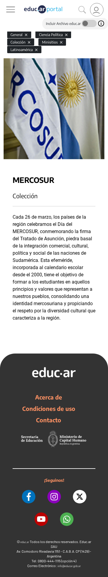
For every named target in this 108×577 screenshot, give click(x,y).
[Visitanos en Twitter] (79, 496)
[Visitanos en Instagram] (54, 496)
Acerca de (48, 397)
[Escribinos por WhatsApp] (67, 519)
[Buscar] (82, 10)
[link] (97, 10)
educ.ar (24, 542)
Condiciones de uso (48, 408)
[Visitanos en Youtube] (41, 519)
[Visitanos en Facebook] (28, 496)
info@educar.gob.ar (69, 566)
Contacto (48, 420)
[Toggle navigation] (5, 3)
